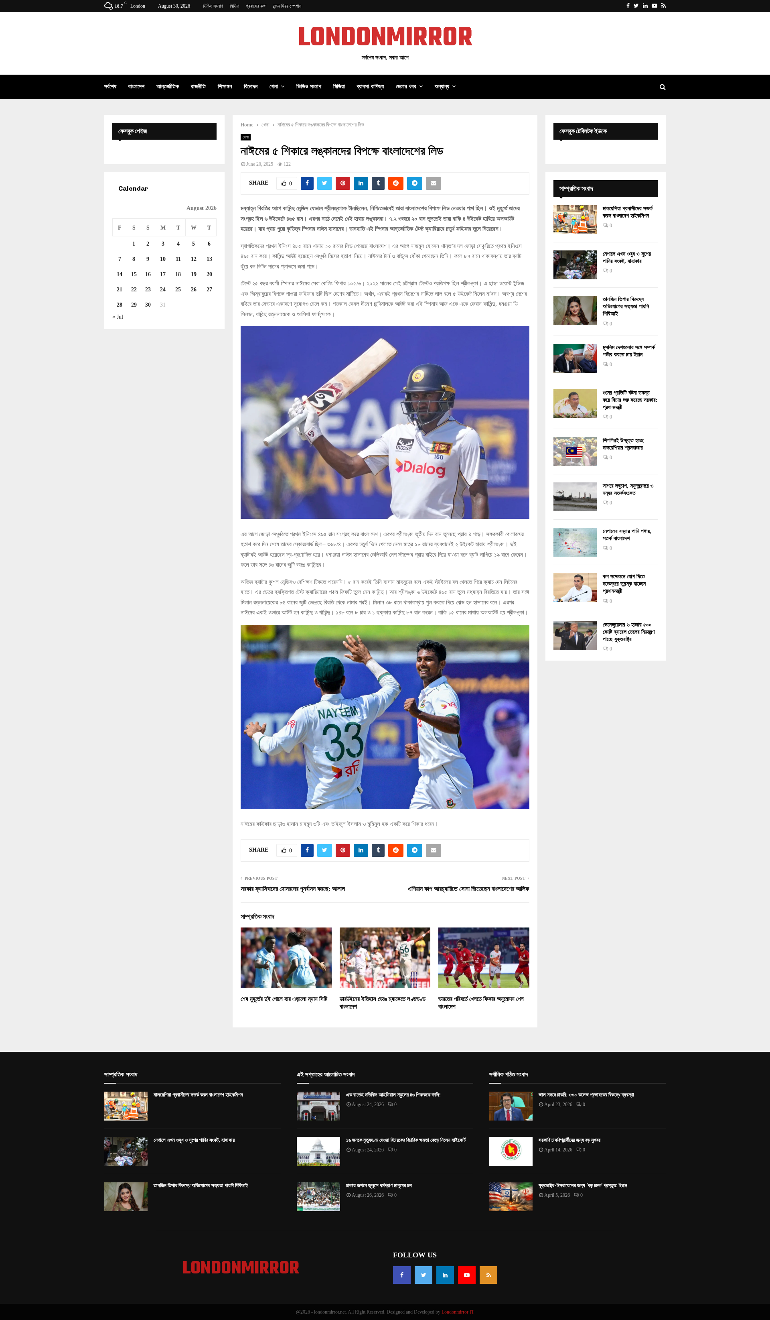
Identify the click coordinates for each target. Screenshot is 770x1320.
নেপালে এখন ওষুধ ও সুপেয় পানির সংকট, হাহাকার (194, 1140)
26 (194, 290)
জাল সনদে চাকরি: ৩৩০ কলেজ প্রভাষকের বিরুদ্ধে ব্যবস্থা (586, 1095)
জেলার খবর (406, 86)
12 (194, 259)
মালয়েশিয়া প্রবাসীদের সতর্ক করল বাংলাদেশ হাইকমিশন (198, 1095)
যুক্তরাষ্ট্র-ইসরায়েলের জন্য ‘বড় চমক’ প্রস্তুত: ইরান (583, 1185)
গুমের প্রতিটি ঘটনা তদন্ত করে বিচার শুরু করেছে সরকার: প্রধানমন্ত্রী (630, 400)
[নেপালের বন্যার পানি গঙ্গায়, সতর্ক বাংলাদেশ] (575, 542)
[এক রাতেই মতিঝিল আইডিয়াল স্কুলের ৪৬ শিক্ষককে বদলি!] (318, 1106)
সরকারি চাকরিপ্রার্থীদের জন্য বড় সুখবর (569, 1140)
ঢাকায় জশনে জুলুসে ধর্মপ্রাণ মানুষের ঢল (379, 1185)
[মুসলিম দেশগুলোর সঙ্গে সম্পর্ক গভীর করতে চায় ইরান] (575, 358)
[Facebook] (402, 1275)
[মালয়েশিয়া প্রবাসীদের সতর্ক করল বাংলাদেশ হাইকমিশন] (575, 219)
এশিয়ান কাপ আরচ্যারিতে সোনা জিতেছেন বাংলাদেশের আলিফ (468, 888)
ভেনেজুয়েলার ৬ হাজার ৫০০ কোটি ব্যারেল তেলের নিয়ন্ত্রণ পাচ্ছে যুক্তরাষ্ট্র (628, 632)
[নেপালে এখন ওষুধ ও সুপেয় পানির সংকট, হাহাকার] (575, 264)
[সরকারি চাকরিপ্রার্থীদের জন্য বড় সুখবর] (511, 1151)
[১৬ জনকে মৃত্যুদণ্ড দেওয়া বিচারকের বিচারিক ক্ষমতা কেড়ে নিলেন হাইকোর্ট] (318, 1151)
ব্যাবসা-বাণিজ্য (370, 86)
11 (178, 259)
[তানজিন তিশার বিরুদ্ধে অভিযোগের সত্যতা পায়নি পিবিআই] (575, 310)
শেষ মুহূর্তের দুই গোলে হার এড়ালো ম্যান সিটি (284, 999)
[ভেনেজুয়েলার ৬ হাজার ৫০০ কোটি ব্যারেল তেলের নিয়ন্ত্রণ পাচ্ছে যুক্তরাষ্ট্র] (575, 635)
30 (148, 305)
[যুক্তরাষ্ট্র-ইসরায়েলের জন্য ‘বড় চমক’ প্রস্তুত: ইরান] (511, 1196)
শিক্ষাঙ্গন (225, 86)
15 (134, 274)
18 (178, 274)
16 (148, 274)
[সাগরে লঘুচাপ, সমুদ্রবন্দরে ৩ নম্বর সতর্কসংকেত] (575, 496)
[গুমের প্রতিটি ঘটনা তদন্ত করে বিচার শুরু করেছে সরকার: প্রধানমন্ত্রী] (575, 403)
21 (119, 290)
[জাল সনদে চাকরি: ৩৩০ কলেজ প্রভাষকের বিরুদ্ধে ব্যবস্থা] (511, 1106)
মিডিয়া (234, 6)
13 (209, 259)
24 (163, 290)
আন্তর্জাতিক (167, 86)
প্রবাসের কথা (256, 6)
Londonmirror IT (458, 1312)
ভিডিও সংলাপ (213, 6)
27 (209, 290)
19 (194, 274)
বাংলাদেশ (136, 86)
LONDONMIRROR (385, 38)
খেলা (274, 86)
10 (163, 259)
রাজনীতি (198, 86)
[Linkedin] (445, 1275)
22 (134, 290)
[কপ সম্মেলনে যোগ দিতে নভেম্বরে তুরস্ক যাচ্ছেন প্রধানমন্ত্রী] (575, 587)
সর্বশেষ (110, 86)
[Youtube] (467, 1275)
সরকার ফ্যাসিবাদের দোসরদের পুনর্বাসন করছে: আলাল (293, 888)
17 (163, 274)
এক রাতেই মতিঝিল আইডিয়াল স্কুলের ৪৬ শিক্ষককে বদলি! (393, 1095)
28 (119, 305)
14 (119, 274)
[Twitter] (423, 1275)
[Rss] (488, 1275)
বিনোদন (250, 86)
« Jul (117, 317)
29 (134, 305)
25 (178, 290)
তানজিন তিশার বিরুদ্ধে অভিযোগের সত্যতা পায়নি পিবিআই (626, 306)
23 (148, 290)
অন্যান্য (442, 86)
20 (209, 274)
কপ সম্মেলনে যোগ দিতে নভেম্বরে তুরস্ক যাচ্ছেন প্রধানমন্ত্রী (624, 584)
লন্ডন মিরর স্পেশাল (287, 6)
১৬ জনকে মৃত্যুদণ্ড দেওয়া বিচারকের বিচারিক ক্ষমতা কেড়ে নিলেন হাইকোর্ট (406, 1140)
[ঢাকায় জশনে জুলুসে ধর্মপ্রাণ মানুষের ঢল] (318, 1196)
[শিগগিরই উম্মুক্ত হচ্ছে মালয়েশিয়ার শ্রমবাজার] (575, 451)
